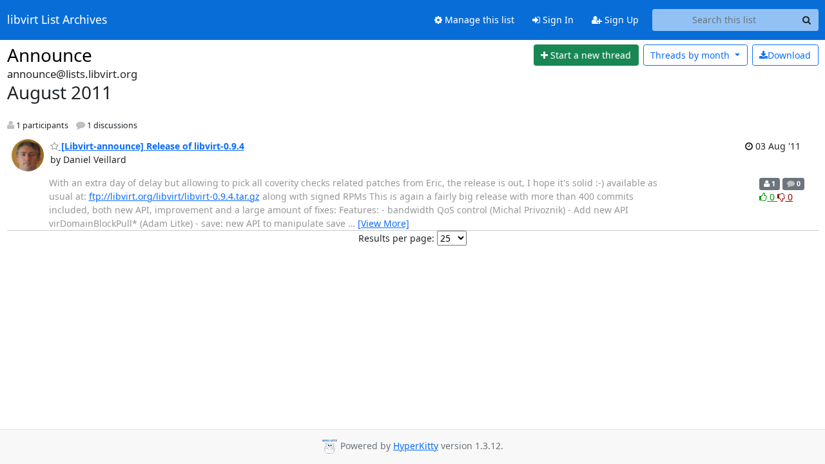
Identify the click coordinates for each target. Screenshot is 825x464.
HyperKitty (415, 446)
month (691, 55)
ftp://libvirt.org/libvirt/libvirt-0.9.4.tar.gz (174, 196)
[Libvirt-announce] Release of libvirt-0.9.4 (151, 146)
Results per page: (396, 238)
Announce (49, 55)
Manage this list (478, 20)
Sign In (557, 20)
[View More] (383, 223)
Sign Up (620, 20)
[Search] (807, 20)
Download (789, 55)
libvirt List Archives (57, 20)
